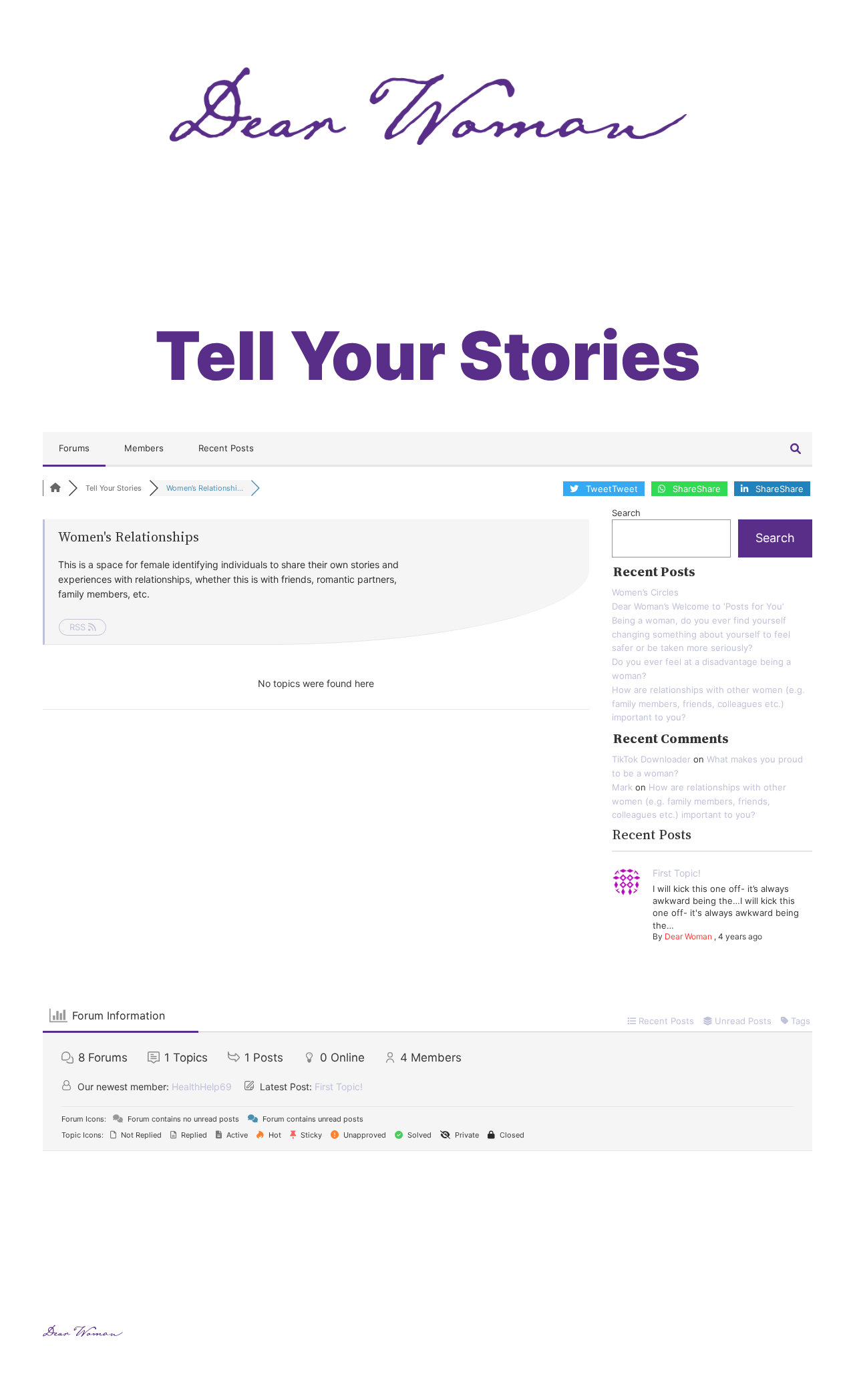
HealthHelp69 (202, 1086)
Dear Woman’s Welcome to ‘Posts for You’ (698, 606)
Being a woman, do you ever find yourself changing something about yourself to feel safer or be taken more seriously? (701, 634)
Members (144, 448)
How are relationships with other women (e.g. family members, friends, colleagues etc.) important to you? (708, 703)
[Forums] (55, 488)
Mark (622, 787)
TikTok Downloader (651, 759)
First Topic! (677, 873)
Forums (74, 448)
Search (626, 512)
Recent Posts (226, 448)
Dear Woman (688, 936)
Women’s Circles (645, 592)
